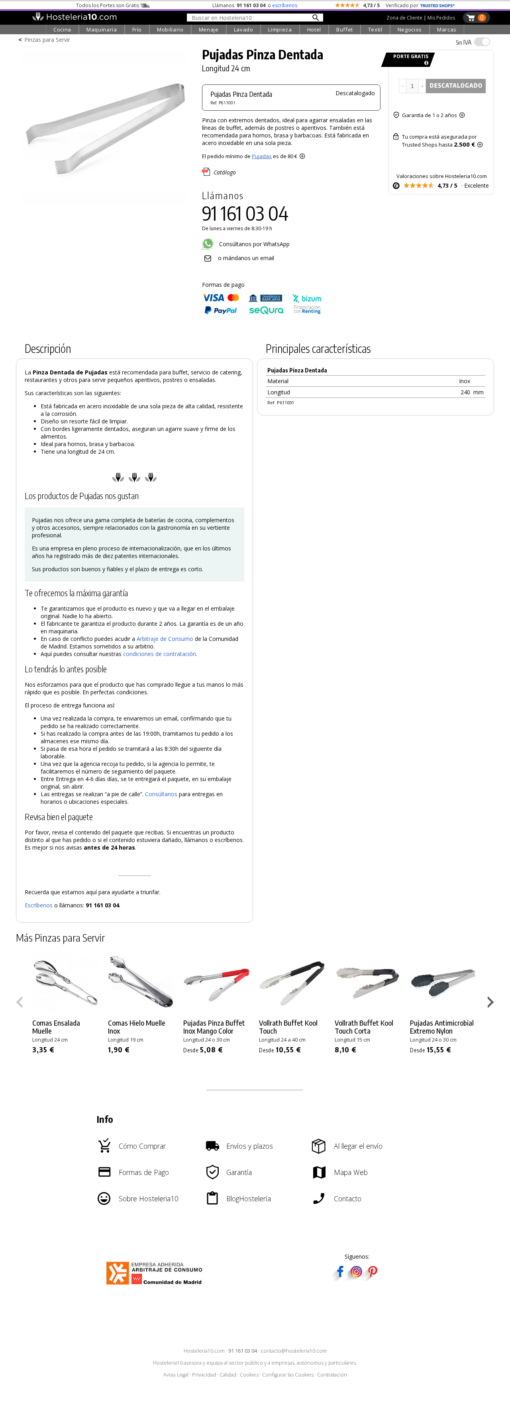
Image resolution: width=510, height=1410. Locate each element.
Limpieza (280, 29)
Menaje (209, 29)
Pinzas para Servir (47, 39)
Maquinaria (101, 29)
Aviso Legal (175, 1374)
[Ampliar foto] (105, 206)
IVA (463, 42)
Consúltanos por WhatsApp (254, 244)
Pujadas (262, 156)
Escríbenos (39, 905)
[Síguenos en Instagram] (356, 1278)
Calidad (228, 1374)
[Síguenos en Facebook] (340, 1278)
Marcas (447, 29)
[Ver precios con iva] (482, 41)
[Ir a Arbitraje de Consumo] (156, 1286)
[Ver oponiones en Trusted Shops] (437, 5)
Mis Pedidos (441, 17)
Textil (375, 29)
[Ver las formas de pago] (262, 312)
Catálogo (225, 172)
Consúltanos (161, 794)
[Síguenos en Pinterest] (372, 1278)
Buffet (344, 29)
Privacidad (204, 1374)
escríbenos (284, 5)
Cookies (249, 1374)
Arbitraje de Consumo (165, 638)
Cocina (62, 29)
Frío (137, 29)
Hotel (314, 29)
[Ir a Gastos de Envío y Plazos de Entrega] (425, 63)
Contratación (332, 1374)
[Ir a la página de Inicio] (74, 19)
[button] (491, 1003)
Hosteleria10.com (204, 1350)
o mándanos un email (246, 258)
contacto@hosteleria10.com (294, 1350)
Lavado (243, 29)
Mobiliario (170, 29)
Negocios (410, 29)
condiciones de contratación (159, 654)
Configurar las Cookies (288, 1374)
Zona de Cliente (404, 17)
